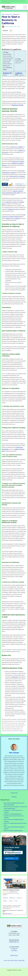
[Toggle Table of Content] (10, 31)
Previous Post (14, 792)
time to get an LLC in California (17, 176)
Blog (23, 960)
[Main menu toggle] (25, 7)
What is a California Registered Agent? (13, 830)
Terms (5, 960)
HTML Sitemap (14, 955)
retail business (14, 677)
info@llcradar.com (14, 942)
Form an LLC (9, 14)
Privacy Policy (10, 960)
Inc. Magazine (14, 948)
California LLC (16, 14)
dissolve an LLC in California (13, 218)
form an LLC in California (17, 147)
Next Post (14, 796)
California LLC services (11, 202)
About (16, 960)
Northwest (6, 73)
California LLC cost (12, 209)
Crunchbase (14, 950)
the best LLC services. (18, 105)
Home (3, 14)
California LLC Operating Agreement (12, 814)
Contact (19, 960)
